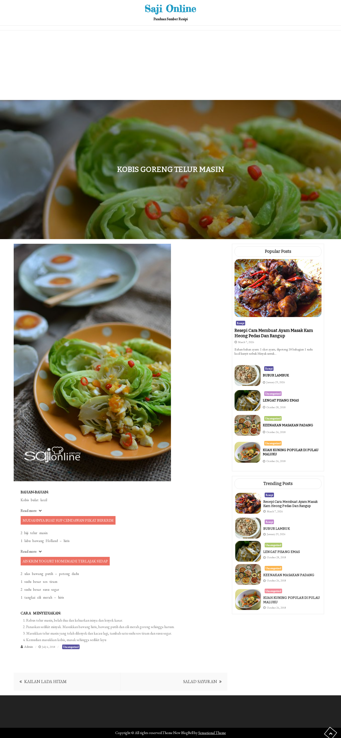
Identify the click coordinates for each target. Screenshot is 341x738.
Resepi (240, 323)
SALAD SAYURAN (200, 681)
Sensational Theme (212, 732)
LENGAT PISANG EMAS (281, 400)
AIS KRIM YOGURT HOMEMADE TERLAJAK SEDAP (65, 561)
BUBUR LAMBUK (276, 375)
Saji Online (170, 8)
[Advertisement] (170, 65)
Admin (28, 647)
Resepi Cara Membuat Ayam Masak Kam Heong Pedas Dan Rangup (274, 333)
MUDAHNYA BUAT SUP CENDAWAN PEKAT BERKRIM (68, 520)
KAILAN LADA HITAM (45, 681)
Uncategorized (71, 647)
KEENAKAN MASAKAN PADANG (288, 425)
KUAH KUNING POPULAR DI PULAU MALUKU (291, 600)
